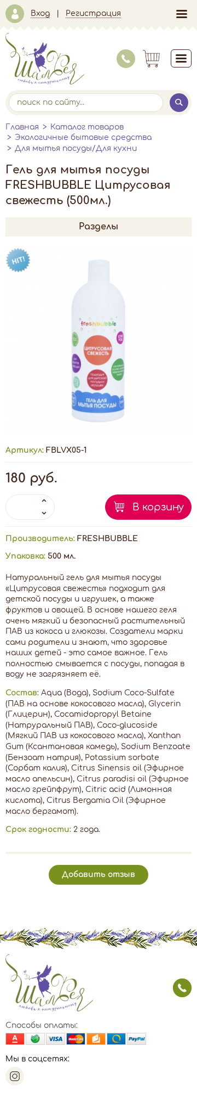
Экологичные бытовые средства (83, 137)
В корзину (158, 507)
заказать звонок (182, 988)
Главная (22, 127)
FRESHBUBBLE (107, 539)
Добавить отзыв (98, 874)
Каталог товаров (87, 127)
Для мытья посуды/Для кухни (76, 148)
